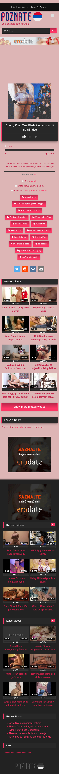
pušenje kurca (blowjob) (30, 250)
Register (44, 7)
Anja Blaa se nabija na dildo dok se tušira (30, 737)
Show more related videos (29, 406)
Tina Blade (42, 190)
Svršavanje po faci (18, 217)
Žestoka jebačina (43, 217)
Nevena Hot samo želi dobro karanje (27, 733)
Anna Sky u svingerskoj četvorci (25, 723)
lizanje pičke (40, 237)
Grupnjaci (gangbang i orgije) (30, 204)
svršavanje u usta (30, 257)
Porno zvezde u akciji (30, 210)
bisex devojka (21, 224)
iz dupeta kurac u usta (39, 230)
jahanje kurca (20, 237)
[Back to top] (50, 766)
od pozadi (42, 244)
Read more (28, 174)
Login (33, 7)
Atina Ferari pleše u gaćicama (24, 730)
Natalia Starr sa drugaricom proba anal (28, 726)
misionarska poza (21, 244)
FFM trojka (16, 230)
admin (34, 181)
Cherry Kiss (30, 190)
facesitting (40, 224)
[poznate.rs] (24, 16)
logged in (19, 427)
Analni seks (30, 197)
